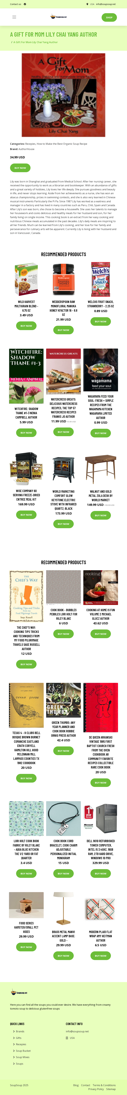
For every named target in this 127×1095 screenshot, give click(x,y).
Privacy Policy (96, 1089)
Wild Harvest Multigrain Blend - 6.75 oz (26, 306)
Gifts (18, 1038)
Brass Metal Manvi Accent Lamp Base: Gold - (63, 936)
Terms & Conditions (104, 1085)
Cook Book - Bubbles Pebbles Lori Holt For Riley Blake (63, 614)
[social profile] (25, 4)
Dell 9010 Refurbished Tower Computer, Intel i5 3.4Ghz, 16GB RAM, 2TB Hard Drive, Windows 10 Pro (101, 849)
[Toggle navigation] (14, 17)
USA (92, 4)
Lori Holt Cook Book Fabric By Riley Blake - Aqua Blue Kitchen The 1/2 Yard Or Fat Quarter (26, 849)
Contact (85, 1085)
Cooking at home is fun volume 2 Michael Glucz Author (100, 614)
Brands (20, 1031)
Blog (76, 1085)
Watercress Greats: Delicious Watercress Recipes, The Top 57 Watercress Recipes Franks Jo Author (63, 407)
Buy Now (20, 167)
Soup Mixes (22, 1057)
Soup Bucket (23, 1050)
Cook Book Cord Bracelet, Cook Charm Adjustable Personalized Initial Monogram (63, 849)
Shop (109, 17)
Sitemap (111, 1089)
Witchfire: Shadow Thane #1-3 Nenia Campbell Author (26, 413)
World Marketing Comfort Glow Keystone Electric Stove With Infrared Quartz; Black (63, 499)
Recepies (30, 144)
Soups (19, 1063)
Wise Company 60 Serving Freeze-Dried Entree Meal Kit (26, 495)
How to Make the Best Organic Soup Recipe (62, 144)
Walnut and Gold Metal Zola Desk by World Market (101, 495)
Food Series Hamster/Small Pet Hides (26, 927)
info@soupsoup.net (106, 4)
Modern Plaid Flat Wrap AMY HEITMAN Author (100, 936)
